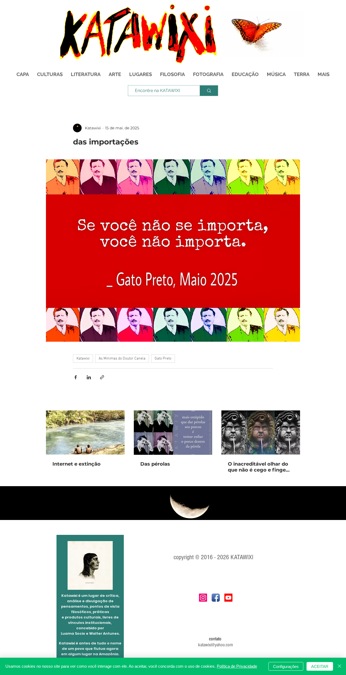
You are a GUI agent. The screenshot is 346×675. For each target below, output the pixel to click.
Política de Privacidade (237, 666)
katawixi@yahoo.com (215, 645)
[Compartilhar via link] (102, 377)
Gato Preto (163, 358)
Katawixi (82, 358)
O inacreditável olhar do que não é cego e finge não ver (258, 467)
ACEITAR (319, 666)
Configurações (286, 666)
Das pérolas (155, 464)
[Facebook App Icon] (216, 598)
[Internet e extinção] (85, 432)
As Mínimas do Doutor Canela (122, 358)
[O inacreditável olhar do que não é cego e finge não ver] (260, 432)
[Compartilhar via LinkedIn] (88, 377)
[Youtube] (228, 598)
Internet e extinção (76, 464)
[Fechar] (339, 666)
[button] (297, 51)
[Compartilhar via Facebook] (75, 377)
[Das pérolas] (173, 432)
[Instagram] (203, 598)
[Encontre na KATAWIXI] (209, 90)
